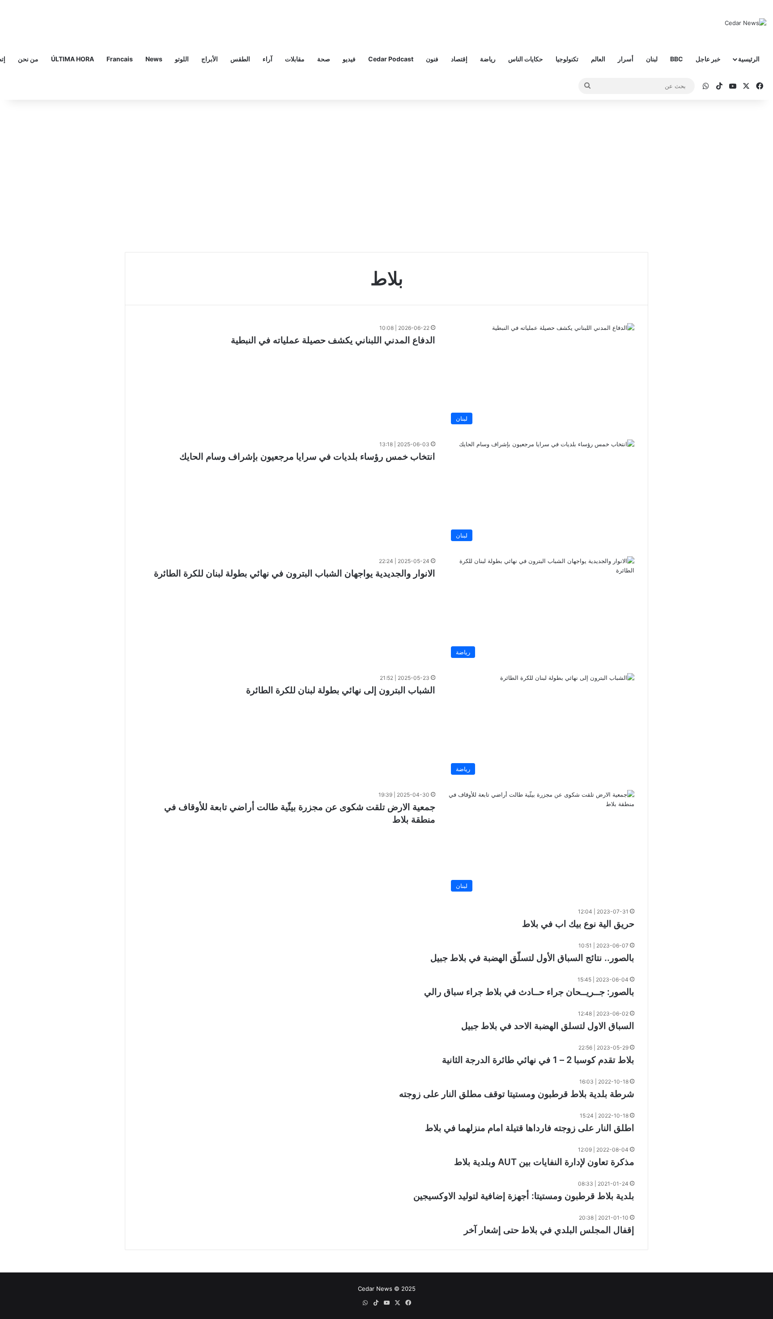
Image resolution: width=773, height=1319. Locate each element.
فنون (432, 59)
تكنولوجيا (567, 59)
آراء (267, 59)
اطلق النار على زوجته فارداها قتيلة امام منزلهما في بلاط (529, 1128)
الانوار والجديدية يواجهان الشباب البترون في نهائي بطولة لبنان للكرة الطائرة (294, 573)
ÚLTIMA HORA (72, 59)
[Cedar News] (745, 23)
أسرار (625, 59)
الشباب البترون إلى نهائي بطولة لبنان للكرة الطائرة (340, 690)
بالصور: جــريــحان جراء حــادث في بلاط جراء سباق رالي (529, 991)
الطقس (240, 59)
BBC (676, 59)
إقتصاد (459, 59)
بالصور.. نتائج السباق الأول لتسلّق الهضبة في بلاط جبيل (532, 957)
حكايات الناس (525, 59)
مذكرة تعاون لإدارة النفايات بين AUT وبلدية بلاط (544, 1162)
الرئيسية (749, 59)
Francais (119, 59)
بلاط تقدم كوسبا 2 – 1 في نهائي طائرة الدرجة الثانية (538, 1059)
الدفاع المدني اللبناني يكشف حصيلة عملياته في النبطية (333, 340)
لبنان (652, 59)
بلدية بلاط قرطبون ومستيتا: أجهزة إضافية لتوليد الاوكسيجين (523, 1196)
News (153, 59)
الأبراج (209, 59)
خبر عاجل (708, 59)
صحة (323, 59)
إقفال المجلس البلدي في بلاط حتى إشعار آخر (549, 1230)
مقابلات (295, 59)
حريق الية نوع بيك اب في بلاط (578, 923)
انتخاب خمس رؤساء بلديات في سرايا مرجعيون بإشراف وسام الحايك (307, 456)
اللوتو (182, 59)
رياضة (488, 59)
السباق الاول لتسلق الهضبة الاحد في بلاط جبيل (547, 1025)
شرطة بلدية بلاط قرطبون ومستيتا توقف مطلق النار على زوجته (516, 1093)
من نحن (28, 59)
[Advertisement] (386, 176)
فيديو (349, 59)
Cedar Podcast (390, 59)
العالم (598, 59)
